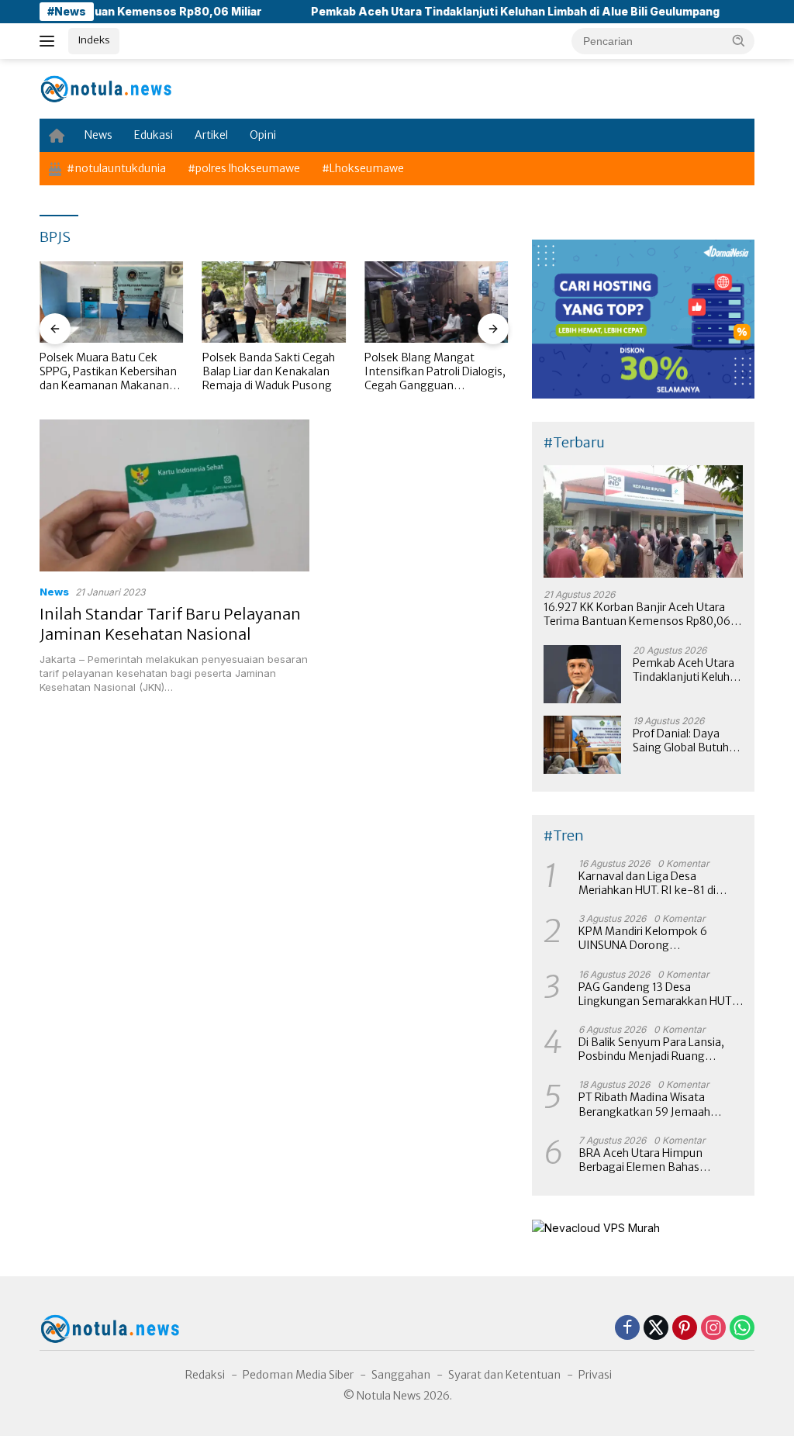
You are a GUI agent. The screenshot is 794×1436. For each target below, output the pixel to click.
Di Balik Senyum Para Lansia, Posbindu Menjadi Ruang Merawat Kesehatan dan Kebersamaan (651, 1049)
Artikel (211, 135)
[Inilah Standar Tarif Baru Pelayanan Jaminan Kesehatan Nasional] (174, 495)
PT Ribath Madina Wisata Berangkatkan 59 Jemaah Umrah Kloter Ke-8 (644, 1104)
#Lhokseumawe (363, 168)
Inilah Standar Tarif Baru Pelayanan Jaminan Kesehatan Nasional (170, 624)
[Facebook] (627, 1328)
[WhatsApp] (742, 1328)
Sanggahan (400, 1375)
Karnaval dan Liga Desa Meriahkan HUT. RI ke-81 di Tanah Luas (647, 883)
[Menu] (50, 41)
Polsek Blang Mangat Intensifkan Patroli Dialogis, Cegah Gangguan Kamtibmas (435, 371)
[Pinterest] (684, 1328)
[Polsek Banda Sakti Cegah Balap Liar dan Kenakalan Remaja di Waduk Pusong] (274, 301)
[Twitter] (656, 1328)
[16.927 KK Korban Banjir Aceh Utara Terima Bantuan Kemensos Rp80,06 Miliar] (643, 521)
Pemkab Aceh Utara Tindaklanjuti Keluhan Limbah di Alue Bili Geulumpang (479, 11)
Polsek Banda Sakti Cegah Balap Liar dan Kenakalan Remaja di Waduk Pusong (268, 371)
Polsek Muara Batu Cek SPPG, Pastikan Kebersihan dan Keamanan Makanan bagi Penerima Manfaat (108, 371)
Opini (263, 135)
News (98, 135)
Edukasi (153, 135)
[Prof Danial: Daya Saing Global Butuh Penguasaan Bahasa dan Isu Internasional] (582, 745)
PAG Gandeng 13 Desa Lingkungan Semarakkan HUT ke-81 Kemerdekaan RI (655, 994)
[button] (738, 40)
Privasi (595, 1375)
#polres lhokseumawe (244, 168)
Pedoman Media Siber (298, 1375)
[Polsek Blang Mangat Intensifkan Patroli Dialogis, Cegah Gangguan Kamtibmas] (436, 301)
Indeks (94, 40)
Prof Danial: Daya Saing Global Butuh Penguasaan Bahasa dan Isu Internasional (687, 740)
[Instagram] (713, 1328)
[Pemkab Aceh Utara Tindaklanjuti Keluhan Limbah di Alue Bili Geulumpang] (582, 674)
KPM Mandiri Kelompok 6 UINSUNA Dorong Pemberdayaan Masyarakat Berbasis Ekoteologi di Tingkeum (649, 938)
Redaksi (205, 1375)
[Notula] (105, 88)
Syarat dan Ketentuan (504, 1375)
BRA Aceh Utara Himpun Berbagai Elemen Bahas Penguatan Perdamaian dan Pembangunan (650, 1160)
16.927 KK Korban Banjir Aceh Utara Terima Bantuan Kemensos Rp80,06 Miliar (637, 614)
